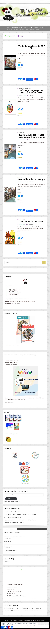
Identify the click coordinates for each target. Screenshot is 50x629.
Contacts (22, 29)
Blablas (16, 29)
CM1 (14, 344)
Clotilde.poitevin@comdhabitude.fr (17, 595)
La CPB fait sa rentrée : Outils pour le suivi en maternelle (23, 514)
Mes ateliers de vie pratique (31, 179)
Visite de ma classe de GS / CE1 (31, 47)
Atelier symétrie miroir (16, 517)
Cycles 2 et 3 (26, 27)
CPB (27, 29)
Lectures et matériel (34, 29)
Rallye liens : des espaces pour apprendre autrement (31, 136)
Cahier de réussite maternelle (10, 550)
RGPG (42, 29)
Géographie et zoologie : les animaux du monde (14, 536)
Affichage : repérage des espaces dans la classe (31, 91)
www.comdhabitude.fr (12, 587)
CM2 (18, 344)
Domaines (41, 27)
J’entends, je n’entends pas (17, 522)
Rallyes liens (22, 132)
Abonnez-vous (11, 498)
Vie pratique (22, 177)
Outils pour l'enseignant (25, 88)
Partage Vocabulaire (17, 27)
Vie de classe (9, 29)
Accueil (8, 27)
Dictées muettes (7, 541)
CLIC (12, 402)
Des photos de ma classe (31, 221)
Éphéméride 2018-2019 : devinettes (11, 532)
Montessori (34, 27)
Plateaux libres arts (15, 511)
